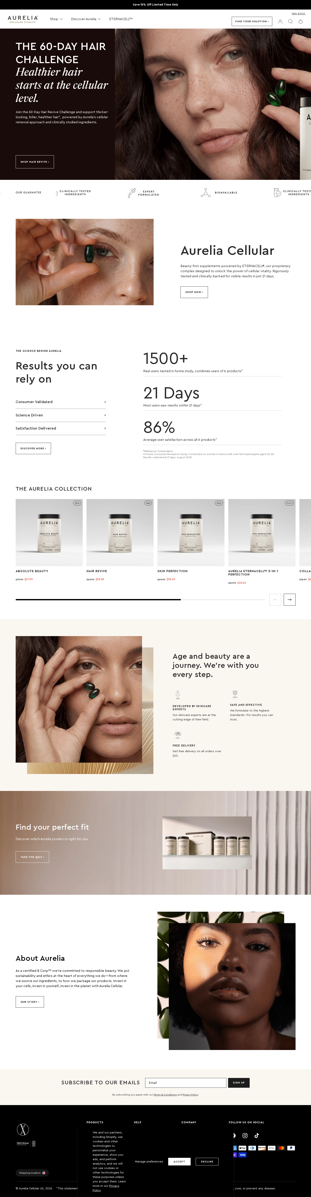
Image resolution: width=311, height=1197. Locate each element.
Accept (179, 1161)
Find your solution (251, 21)
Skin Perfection (172, 571)
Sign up (239, 1082)
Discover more (32, 448)
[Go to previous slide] (275, 600)
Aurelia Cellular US (31, 1188)
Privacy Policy (190, 1094)
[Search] (290, 21)
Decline (207, 1161)
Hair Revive (97, 571)
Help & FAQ (298, 13)
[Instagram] (245, 1135)
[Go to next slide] (290, 600)
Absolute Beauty (32, 571)
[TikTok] (256, 1135)
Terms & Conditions (165, 1094)
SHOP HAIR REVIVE (34, 162)
